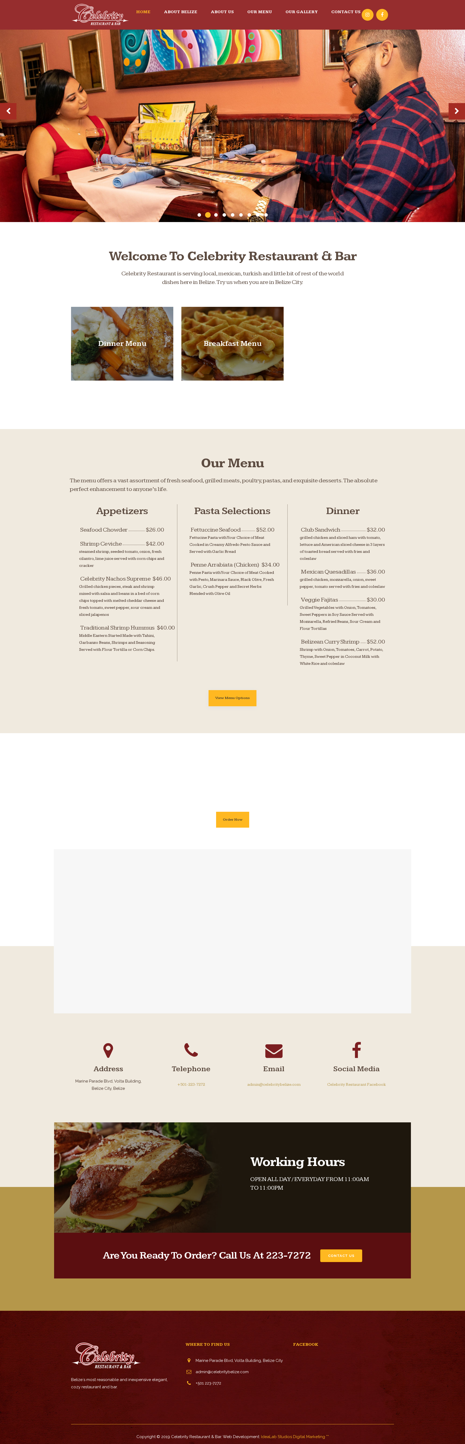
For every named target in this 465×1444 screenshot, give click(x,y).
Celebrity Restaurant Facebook (356, 1084)
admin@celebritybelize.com (274, 1084)
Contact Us (341, 1256)
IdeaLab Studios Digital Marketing (293, 1436)
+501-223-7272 (191, 1084)
